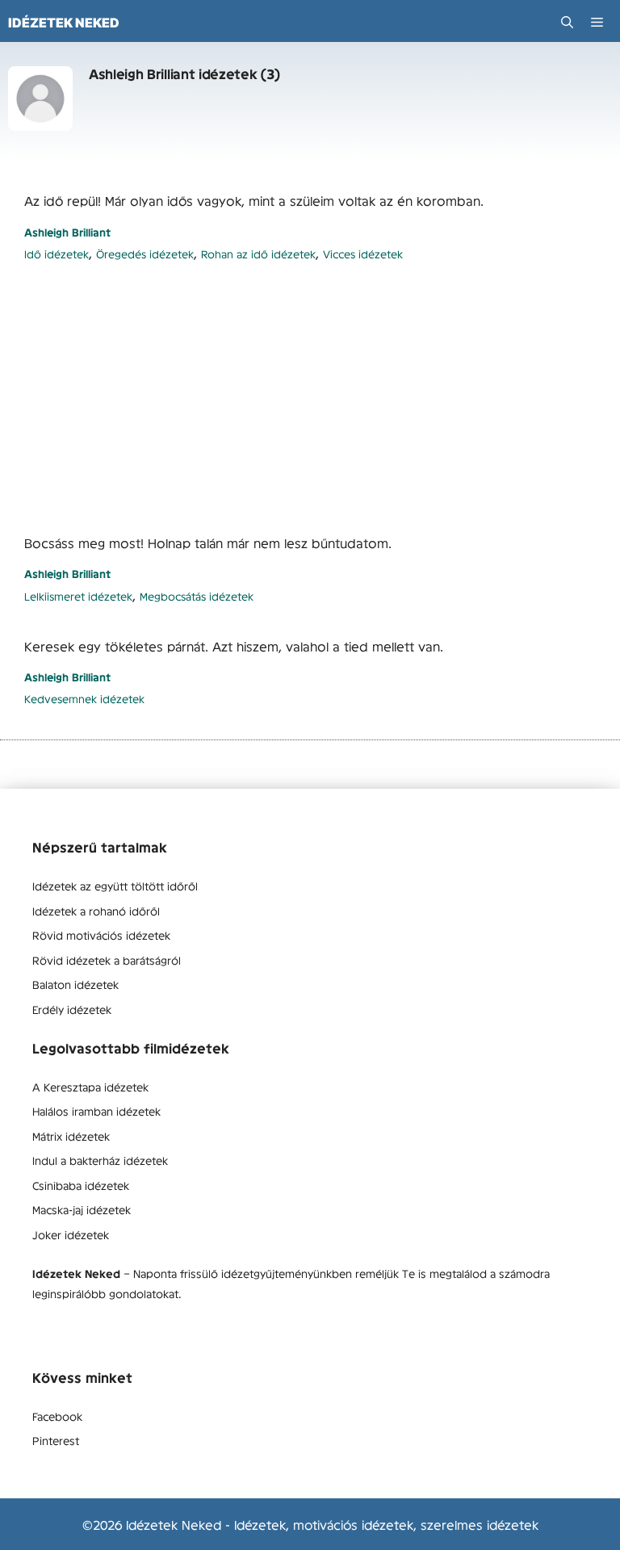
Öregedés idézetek (145, 254)
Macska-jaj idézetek (81, 1209)
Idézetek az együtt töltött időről (115, 885)
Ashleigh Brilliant (67, 232)
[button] (567, 22)
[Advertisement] (310, 398)
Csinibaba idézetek (80, 1185)
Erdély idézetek (71, 1009)
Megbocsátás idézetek (196, 596)
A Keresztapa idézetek (90, 1086)
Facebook (57, 1416)
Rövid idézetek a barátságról (106, 959)
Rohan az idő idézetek (258, 254)
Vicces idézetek (363, 254)
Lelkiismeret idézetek (78, 596)
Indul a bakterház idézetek (100, 1160)
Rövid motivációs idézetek (101, 934)
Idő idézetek (56, 254)
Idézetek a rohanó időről (96, 910)
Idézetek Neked (63, 23)
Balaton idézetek (75, 984)
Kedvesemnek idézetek (84, 699)
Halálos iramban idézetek (96, 1110)
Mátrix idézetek (71, 1135)
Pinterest (55, 1440)
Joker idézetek (70, 1234)
